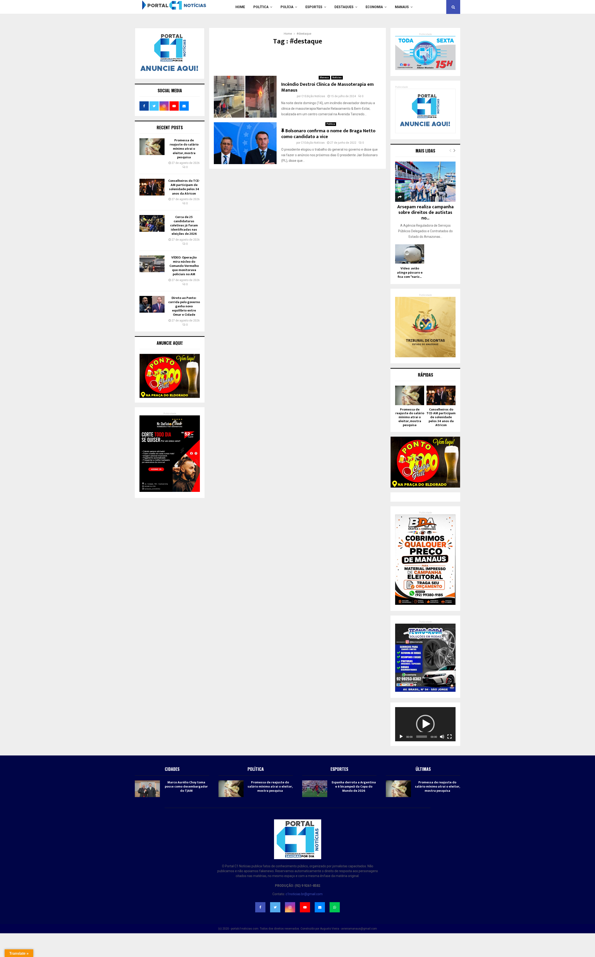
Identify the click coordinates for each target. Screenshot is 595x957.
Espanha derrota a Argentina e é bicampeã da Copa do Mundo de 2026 (354, 786)
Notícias (337, 77)
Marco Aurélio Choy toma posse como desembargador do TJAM (186, 786)
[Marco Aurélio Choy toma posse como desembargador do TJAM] (147, 788)
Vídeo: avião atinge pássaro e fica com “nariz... (410, 272)
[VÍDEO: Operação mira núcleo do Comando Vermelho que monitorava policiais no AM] (152, 263)
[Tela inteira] (449, 736)
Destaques (344, 7)
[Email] (320, 907)
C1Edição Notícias (313, 96)
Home (240, 7)
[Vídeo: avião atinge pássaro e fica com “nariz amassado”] (409, 254)
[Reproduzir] (401, 736)
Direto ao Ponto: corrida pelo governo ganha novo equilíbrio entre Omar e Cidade (184, 306)
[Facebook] (260, 907)
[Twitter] (275, 907)
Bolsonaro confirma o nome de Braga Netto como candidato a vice (328, 134)
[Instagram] (290, 907)
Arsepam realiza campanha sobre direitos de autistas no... (425, 212)
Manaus (402, 7)
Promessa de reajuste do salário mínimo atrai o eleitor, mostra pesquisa (184, 149)
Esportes (313, 7)
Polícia (287, 7)
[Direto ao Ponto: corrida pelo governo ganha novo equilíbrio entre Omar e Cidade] (152, 304)
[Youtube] (305, 907)
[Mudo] (442, 736)
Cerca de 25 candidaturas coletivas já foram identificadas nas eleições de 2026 (184, 225)
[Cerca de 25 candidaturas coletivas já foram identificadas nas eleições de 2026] (152, 223)
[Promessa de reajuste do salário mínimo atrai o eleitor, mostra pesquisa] (152, 146)
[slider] (421, 736)
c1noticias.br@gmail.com (304, 894)
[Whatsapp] (335, 907)
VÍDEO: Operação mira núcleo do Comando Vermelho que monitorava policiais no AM (184, 266)
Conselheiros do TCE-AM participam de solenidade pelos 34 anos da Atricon (184, 187)
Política (260, 7)
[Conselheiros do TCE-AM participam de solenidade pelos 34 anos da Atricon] (152, 187)
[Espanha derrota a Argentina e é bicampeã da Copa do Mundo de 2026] (314, 788)
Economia (374, 7)
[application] (425, 724)
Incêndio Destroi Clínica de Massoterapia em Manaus (327, 87)
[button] (425, 724)
